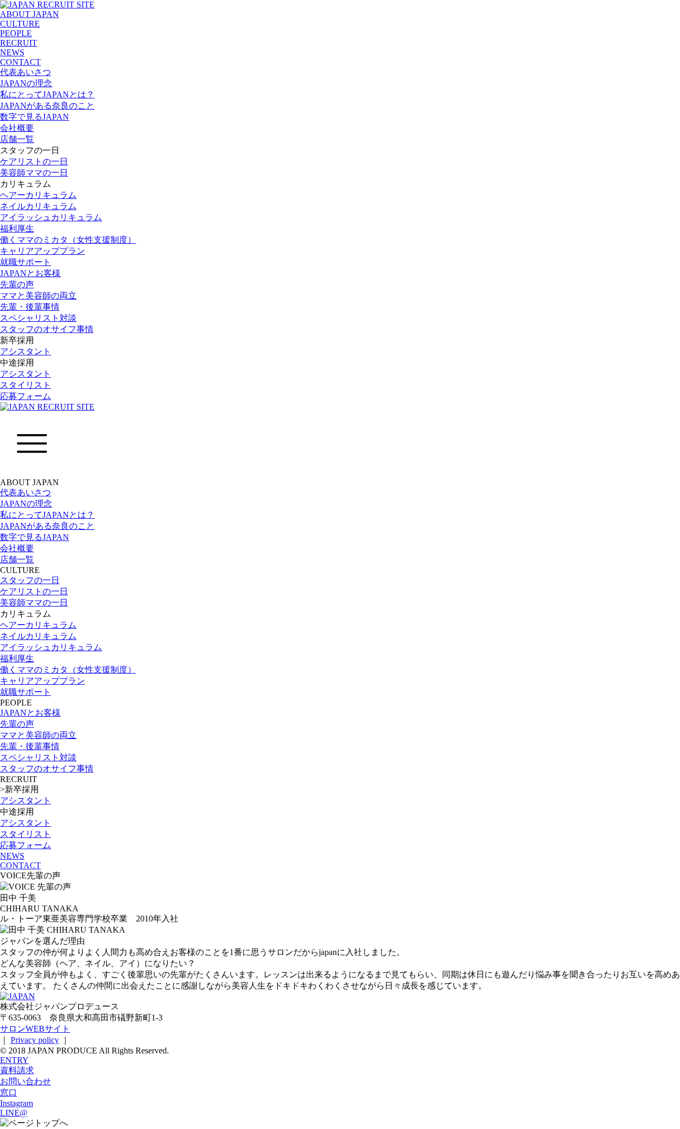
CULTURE (20, 23)
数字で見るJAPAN (34, 116)
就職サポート (25, 262)
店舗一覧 (17, 139)
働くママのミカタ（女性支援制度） (68, 239)
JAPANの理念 (26, 83)
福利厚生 (17, 228)
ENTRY (14, 1060)
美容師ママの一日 (34, 172)
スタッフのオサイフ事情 (47, 329)
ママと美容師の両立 (38, 295)
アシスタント (25, 351)
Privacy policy (35, 1039)
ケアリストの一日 (34, 161)
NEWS (12, 52)
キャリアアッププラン (42, 250)
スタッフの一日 (30, 580)
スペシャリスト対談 (38, 317)
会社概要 (17, 127)
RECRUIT (18, 42)
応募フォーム (25, 396)
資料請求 (17, 1070)
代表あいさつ (25, 72)
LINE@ (14, 1112)
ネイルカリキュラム (38, 206)
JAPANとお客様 (30, 273)
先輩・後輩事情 (30, 306)
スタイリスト (25, 384)
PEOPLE (16, 33)
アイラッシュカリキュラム (51, 217)
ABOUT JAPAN (29, 14)
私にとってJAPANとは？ (47, 94)
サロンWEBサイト (35, 1028)
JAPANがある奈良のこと (47, 105)
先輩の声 (17, 284)
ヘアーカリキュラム (38, 195)
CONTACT (20, 62)
